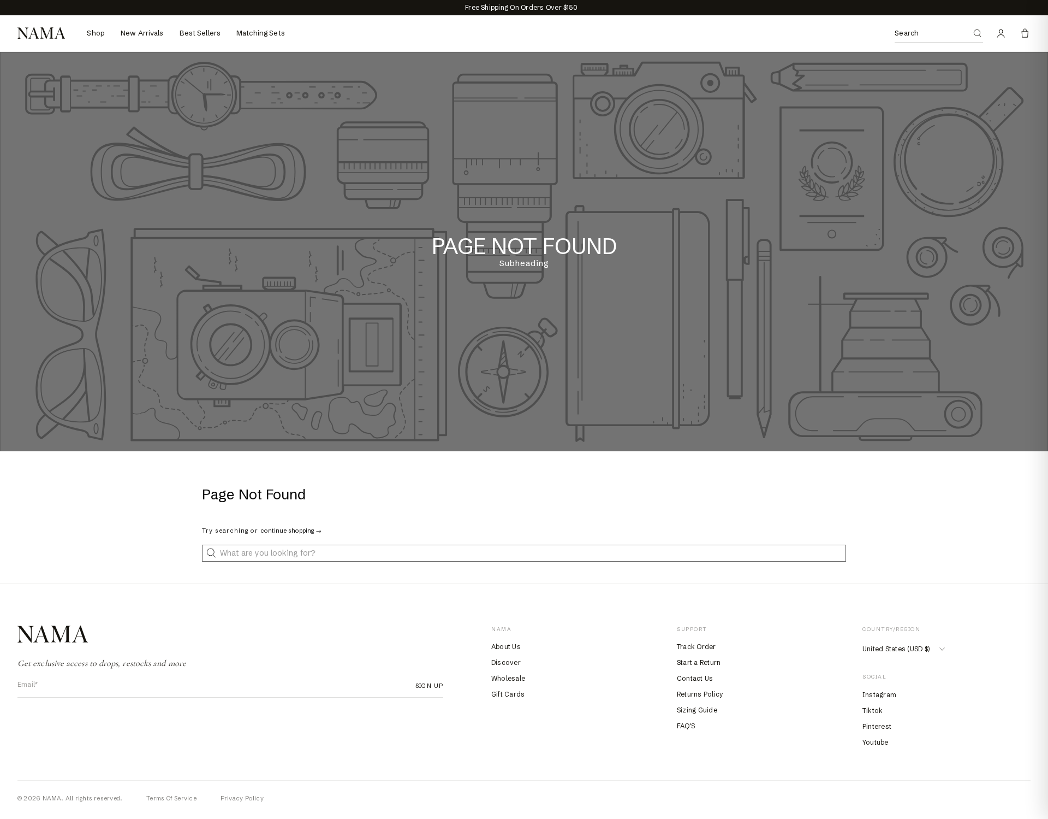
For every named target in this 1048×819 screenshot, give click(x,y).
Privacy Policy (242, 798)
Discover (506, 662)
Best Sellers (200, 32)
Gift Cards (508, 694)
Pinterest (876, 726)
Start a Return (698, 662)
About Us (506, 647)
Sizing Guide (697, 710)
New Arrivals (142, 32)
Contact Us (695, 678)
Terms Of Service (171, 798)
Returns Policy (700, 694)
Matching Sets (260, 32)
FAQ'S (686, 726)
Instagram (879, 695)
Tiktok (872, 710)
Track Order (696, 647)
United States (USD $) (896, 649)
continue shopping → (290, 530)
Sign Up (426, 686)
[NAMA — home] (41, 33)
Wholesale (508, 678)
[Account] (1001, 33)
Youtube (875, 742)
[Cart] (1025, 33)
